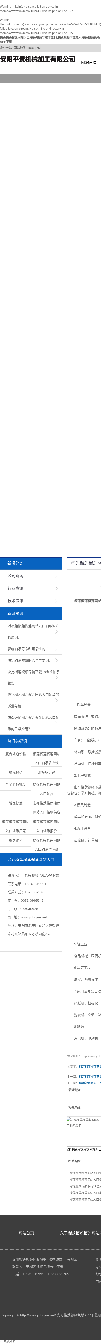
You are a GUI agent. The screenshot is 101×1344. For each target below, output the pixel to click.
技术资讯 (15, 601)
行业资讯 (15, 588)
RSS (31, 48)
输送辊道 (16, 840)
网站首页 (89, 62)
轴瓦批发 (16, 803)
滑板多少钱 (46, 772)
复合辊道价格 (15, 754)
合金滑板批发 (15, 784)
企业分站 (6, 48)
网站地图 (20, 48)
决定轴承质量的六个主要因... (30, 660)
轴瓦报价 (16, 772)
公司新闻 (15, 576)
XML (39, 48)
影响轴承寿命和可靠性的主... (30, 649)
